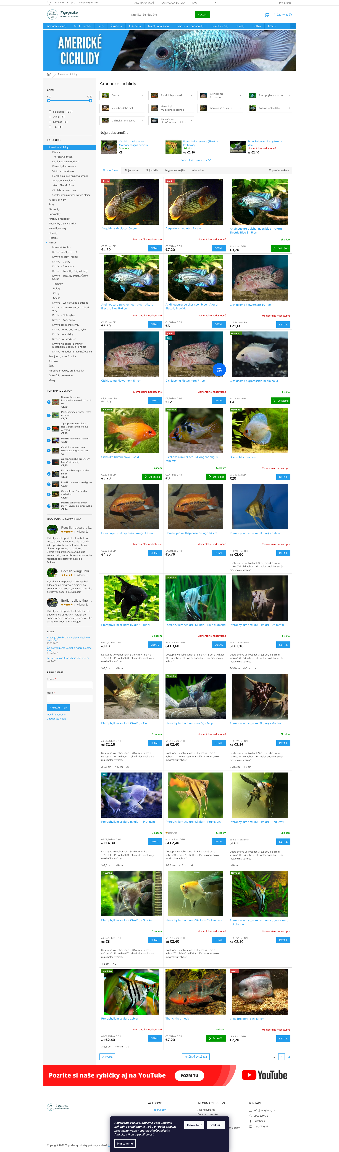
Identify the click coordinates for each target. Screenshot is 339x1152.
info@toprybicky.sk (264, 1110)
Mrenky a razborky (59, 218)
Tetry (51, 204)
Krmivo (53, 242)
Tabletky (58, 283)
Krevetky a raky (57, 228)
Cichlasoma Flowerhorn (65, 161)
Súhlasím (216, 1125)
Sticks (56, 297)
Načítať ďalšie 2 (196, 1056)
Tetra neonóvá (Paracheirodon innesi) (68, 658)
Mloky (52, 380)
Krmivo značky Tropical (65, 256)
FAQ (194, 2)
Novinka (60, 121)
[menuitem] (56, 26)
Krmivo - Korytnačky (63, 320)
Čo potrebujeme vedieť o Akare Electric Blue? (69, 649)
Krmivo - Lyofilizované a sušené (70, 302)
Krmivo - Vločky (61, 261)
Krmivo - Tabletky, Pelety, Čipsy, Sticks (70, 277)
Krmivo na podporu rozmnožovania (72, 351)
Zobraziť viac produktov (194, 160)
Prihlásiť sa (58, 707)
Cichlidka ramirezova (64, 190)
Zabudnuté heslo (56, 718)
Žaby (51, 365)
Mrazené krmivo (61, 247)
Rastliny (53, 237)
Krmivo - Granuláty (63, 266)
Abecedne (198, 170)
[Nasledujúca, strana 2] (281, 1056)
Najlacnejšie (132, 170)
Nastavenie (125, 1143)
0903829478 (261, 1115)
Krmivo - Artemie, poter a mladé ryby (70, 309)
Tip (57, 126)
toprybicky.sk (261, 1126)
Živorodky (54, 209)
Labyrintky (55, 214)
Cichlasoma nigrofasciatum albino (71, 195)
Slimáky (53, 233)
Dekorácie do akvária (61, 375)
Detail (155, 248)
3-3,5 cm (106, 668)
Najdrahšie (152, 170)
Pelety (56, 288)
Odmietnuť (194, 1125)
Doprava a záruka (173, 2)
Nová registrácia (56, 714)
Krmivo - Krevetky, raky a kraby (70, 271)
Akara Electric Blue (63, 185)
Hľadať (202, 14)
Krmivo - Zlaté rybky (63, 315)
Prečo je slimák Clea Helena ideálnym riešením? (68, 639)
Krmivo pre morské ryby (65, 324)
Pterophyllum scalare (64, 166)
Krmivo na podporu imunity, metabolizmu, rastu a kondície (69, 345)
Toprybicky (160, 1109)
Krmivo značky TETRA (64, 252)
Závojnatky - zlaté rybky (62, 356)
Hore (108, 1056)
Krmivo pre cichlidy (62, 334)
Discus (56, 152)
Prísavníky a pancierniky (62, 223)
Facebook (259, 1120)
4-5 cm (119, 668)
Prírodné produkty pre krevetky (66, 370)
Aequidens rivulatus (63, 180)
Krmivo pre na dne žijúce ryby (69, 329)
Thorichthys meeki (62, 156)
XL (256, 668)
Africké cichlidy (57, 199)
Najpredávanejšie (175, 170)
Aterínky (53, 361)
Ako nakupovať (144, 2)
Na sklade (62, 111)
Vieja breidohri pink (63, 171)
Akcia (58, 116)
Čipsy (56, 293)
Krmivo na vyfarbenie (64, 339)
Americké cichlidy (58, 147)
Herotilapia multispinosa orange (70, 175)
